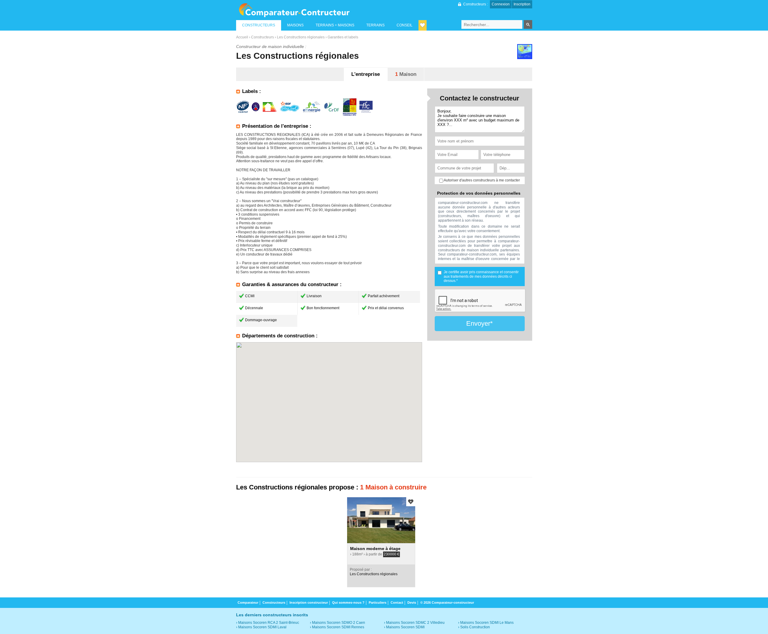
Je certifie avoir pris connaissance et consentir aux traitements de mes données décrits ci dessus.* (481, 276)
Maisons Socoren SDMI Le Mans (487, 623)
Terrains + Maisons (335, 25)
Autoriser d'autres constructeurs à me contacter (481, 180)
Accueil (242, 37)
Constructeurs (262, 37)
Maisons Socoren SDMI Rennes (338, 627)
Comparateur (248, 602)
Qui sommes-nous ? (348, 602)
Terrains (375, 25)
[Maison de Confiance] (257, 106)
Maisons (295, 25)
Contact (397, 602)
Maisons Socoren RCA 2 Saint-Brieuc (268, 623)
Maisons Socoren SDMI (405, 627)
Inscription (522, 4)
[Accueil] (294, 10)
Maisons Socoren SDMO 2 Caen (338, 623)
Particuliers (377, 602)
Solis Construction (475, 627)
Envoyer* (479, 323)
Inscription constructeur (309, 602)
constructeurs (258, 25)
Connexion (501, 4)
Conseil (404, 25)
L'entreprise (365, 74)
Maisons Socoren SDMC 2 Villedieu (415, 623)
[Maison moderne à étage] (381, 520)
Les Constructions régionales (301, 37)
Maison (405, 74)
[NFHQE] (244, 106)
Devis (411, 602)
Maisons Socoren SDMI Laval (262, 627)
